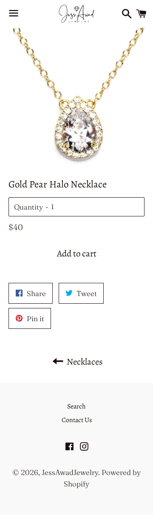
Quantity (28, 206)
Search (76, 406)
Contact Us (77, 420)
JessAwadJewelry (70, 472)
